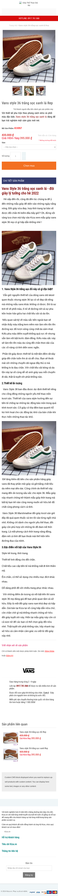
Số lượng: (6, 156)
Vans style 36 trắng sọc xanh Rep (34, 748)
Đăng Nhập (49, 651)
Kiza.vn (7, 832)
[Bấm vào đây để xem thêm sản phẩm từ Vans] (29, 670)
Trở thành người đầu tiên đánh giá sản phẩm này (33, 109)
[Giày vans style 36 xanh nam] (29, 90)
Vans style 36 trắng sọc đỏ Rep (33, 732)
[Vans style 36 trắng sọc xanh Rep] (10, 754)
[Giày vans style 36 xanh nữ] (17, 90)
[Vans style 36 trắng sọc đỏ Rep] (10, 738)
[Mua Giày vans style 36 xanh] (40, 90)
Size (3, 143)
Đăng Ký (9, 656)
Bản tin (29, 863)
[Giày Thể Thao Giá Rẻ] (29, 4)
